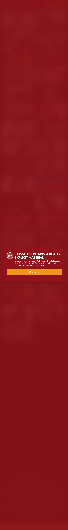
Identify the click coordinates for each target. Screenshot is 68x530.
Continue (34, 272)
